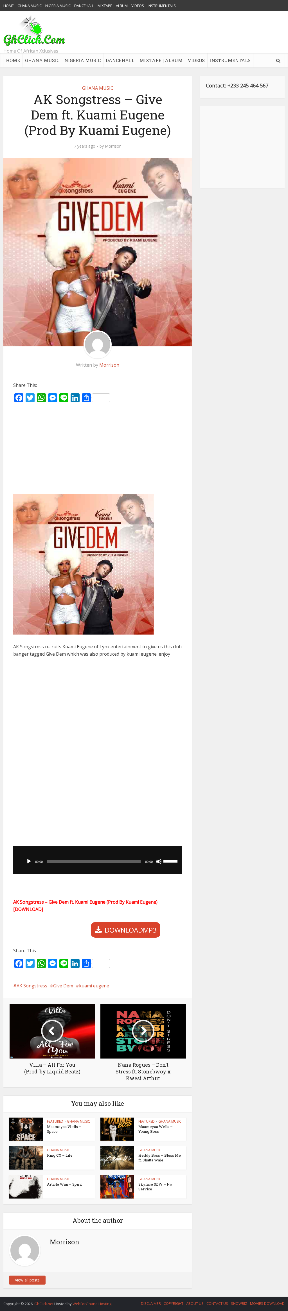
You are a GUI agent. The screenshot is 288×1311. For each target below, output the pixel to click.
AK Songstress (32, 986)
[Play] (29, 861)
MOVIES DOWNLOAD (267, 1303)
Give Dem (63, 986)
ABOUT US (195, 1303)
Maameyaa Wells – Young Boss (155, 1129)
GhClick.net (44, 1303)
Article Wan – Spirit (64, 1184)
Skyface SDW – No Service (155, 1187)
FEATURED (55, 1121)
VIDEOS (137, 5)
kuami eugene (94, 986)
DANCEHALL (84, 5)
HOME (8, 5)
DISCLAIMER (151, 1303)
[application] (97, 860)
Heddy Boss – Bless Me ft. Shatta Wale (159, 1158)
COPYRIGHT (173, 1303)
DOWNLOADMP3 (131, 930)
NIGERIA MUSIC (58, 5)
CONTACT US (217, 1303)
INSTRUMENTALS (162, 5)
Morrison (113, 146)
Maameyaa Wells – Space (64, 1129)
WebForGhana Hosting (92, 1303)
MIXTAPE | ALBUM (113, 5)
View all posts (27, 1280)
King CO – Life (60, 1155)
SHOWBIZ (239, 1303)
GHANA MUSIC (29, 5)
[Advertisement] (182, 32)
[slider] (171, 861)
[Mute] (159, 861)
